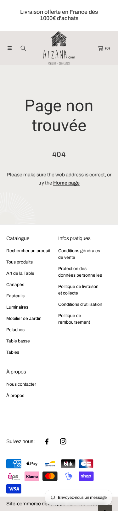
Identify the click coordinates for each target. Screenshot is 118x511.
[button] (9, 48)
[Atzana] (59, 48)
